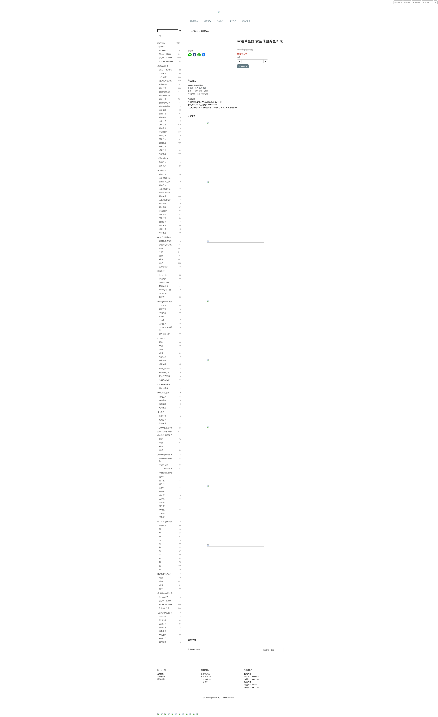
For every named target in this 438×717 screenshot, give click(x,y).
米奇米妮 (162, 305)
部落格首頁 (246, 21)
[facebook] (194, 54)
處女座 (162, 495)
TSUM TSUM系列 (165, 328)
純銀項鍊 (162, 416)
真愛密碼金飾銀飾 (165, 459)
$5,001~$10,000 (165, 57)
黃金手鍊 (162, 99)
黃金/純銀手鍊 (165, 102)
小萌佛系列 (163, 84)
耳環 (161, 263)
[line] (190, 54)
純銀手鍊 (162, 162)
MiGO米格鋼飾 (163, 392)
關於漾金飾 (194, 21)
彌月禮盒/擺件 (165, 333)
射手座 (162, 506)
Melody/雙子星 (165, 289)
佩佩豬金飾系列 (165, 244)
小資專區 (161, 46)
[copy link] (203, 54)
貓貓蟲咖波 (163, 286)
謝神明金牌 (163, 266)
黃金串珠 (162, 121)
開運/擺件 (163, 131)
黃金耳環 (162, 113)
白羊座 (162, 477)
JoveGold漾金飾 (165, 468)
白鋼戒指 (162, 404)
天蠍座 (162, 502)
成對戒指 (162, 153)
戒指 (161, 259)
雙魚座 (162, 517)
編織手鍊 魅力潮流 (164, 431)
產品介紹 (233, 21)
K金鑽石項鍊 (164, 372)
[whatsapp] (199, 54)
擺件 (161, 588)
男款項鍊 (162, 135)
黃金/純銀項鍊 (165, 91)
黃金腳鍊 (162, 117)
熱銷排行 (220, 21)
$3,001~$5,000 (165, 54)
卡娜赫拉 (162, 73)
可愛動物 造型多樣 (164, 612)
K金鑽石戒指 (164, 379)
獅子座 (162, 491)
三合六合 (162, 525)
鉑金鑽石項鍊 (164, 376)
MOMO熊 (163, 293)
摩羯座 (162, 509)
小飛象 (162, 316)
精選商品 (207, 21)
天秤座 (162, 498)
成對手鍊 (162, 150)
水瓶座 (162, 513)
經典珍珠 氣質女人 (164, 435)
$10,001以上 (164, 608)
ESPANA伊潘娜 (163, 384)
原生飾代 (161, 412)
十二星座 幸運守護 (164, 473)
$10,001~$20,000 (166, 61)
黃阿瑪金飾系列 (165, 241)
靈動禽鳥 (162, 631)
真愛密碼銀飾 (162, 158)
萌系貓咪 (162, 616)
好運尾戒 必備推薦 (164, 428)
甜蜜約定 (161, 271)
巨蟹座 (162, 488)
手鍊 (161, 252)
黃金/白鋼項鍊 (165, 95)
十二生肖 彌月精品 (164, 521)
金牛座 (162, 480)
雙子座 (162, 484)
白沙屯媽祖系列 (165, 80)
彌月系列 (162, 165)
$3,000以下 (163, 50)
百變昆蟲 (162, 638)
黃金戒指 (162, 110)
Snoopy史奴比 (165, 282)
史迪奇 (162, 320)
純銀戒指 (162, 407)
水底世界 (162, 634)
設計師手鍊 (163, 388)
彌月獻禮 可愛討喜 (164, 593)
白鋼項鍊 (162, 396)
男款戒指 (162, 142)
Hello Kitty (163, 275)
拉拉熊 (162, 297)
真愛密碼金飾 (162, 66)
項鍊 (161, 248)
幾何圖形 (162, 642)
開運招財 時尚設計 (164, 574)
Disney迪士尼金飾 (164, 301)
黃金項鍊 (162, 88)
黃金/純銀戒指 (165, 199)
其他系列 (162, 323)
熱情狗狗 (162, 620)
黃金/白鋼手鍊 (165, 106)
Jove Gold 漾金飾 (164, 237)
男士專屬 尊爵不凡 (164, 454)
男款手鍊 (162, 139)
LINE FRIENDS (165, 69)
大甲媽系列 (163, 77)
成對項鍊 (162, 146)
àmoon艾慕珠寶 (164, 368)
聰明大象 (162, 627)
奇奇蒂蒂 (162, 309)
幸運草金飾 (162, 170)
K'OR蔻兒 (161, 338)
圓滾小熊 (162, 623)
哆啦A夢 (162, 278)
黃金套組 (162, 128)
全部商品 (194, 31)
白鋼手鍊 (162, 400)
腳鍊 (161, 255)
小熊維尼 (162, 312)
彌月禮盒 (162, 124)
